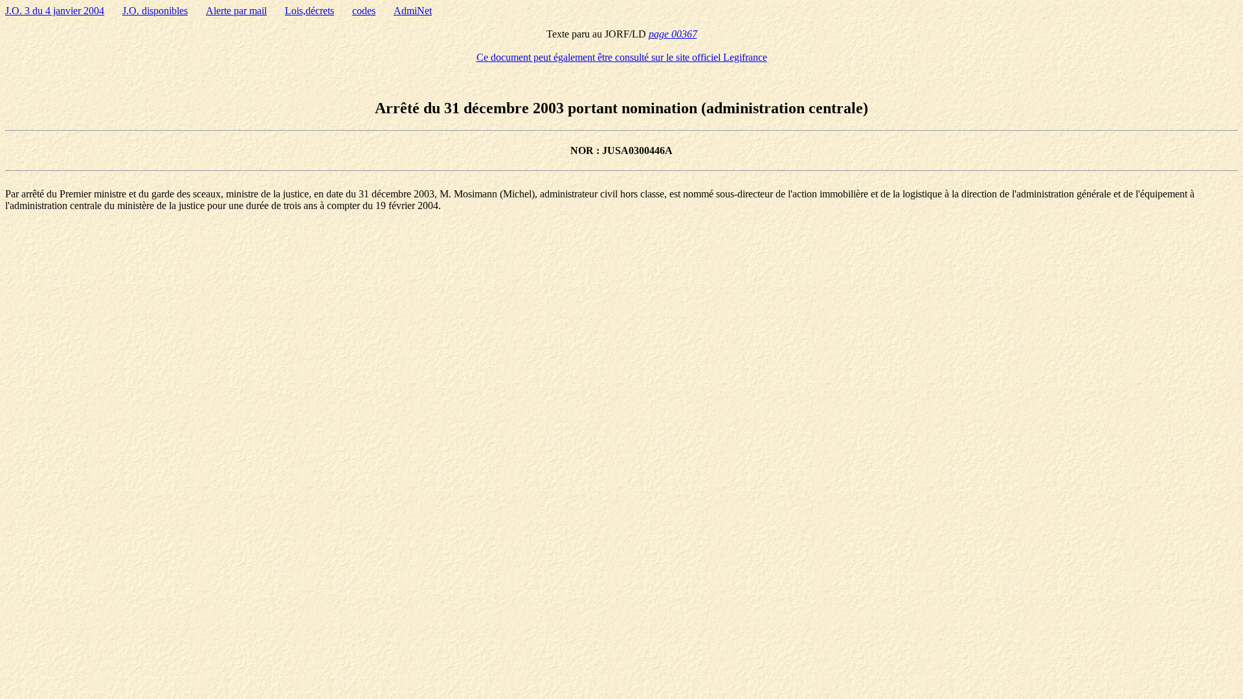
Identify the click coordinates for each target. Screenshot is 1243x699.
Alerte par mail (236, 10)
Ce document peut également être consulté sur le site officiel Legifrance (621, 57)
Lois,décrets (309, 10)
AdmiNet (413, 10)
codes (363, 10)
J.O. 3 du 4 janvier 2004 (54, 10)
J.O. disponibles (155, 10)
